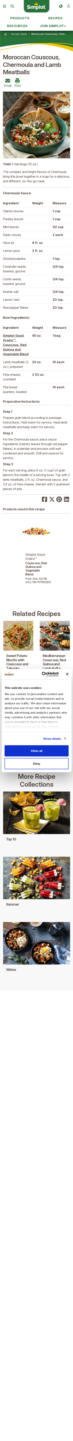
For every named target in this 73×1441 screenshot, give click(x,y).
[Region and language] (60, 6)
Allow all (36, 750)
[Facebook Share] (44, 498)
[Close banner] (67, 674)
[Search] (12, 6)
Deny (36, 763)
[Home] (5, 34)
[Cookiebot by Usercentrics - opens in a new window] (43, 674)
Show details (52, 738)
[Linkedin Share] (66, 498)
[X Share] (52, 498)
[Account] (68, 6)
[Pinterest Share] (59, 498)
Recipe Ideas (19, 33)
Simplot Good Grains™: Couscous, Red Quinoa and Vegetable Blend (15, 345)
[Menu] (4, 6)
